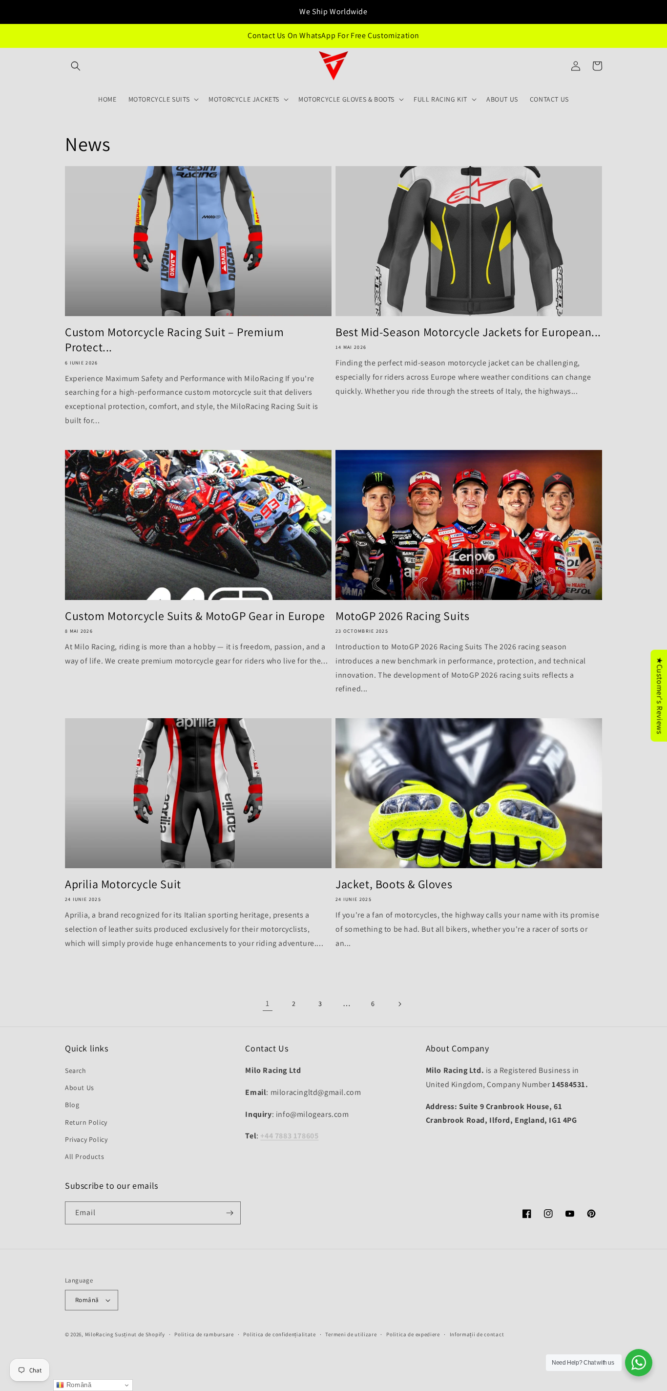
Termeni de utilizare (350, 1334)
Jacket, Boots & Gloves (393, 884)
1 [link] (268, 1003)
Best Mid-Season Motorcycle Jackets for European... (468, 332)
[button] (75, 66)
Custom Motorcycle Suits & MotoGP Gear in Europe (195, 615)
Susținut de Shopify (140, 1334)
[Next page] (399, 1004)
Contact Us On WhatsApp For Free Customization (333, 35)
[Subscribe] (229, 1212)
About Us (79, 1087)
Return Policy (86, 1122)
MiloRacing (99, 1334)
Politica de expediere (413, 1334)
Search (75, 1070)
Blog (72, 1104)
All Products (84, 1156)
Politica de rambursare (203, 1334)
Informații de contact (477, 1334)
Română (87, 1300)
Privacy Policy (86, 1139)
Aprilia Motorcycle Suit (123, 884)
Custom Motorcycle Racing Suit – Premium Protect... (174, 339)
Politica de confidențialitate (279, 1334)
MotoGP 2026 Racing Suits (402, 615)
